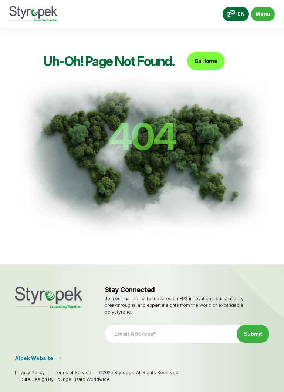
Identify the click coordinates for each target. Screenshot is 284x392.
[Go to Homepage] (33, 14)
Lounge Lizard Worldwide (82, 379)
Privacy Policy (30, 372)
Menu (263, 14)
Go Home (206, 61)
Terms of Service (73, 372)
